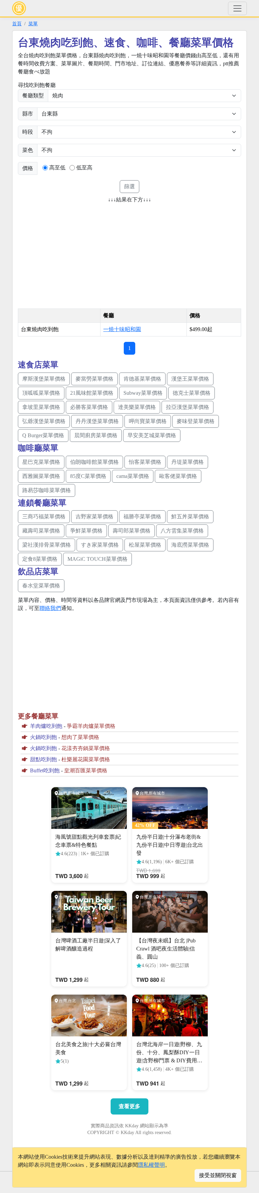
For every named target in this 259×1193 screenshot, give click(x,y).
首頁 (17, 23)
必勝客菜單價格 (89, 407)
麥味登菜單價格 (195, 421)
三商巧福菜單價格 (43, 516)
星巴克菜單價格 (41, 462)
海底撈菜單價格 (190, 545)
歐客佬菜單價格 (178, 476)
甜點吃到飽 (43, 759)
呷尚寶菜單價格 (148, 421)
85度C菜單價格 (88, 476)
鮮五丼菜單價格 (190, 516)
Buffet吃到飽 (45, 770)
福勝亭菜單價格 (142, 516)
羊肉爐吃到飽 (46, 726)
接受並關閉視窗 (218, 1175)
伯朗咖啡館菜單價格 (94, 462)
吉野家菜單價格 (94, 516)
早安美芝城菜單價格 (151, 435)
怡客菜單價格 (145, 462)
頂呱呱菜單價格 (41, 393)
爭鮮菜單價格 (86, 531)
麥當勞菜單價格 (94, 379)
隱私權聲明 (151, 1165)
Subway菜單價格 (143, 393)
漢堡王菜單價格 (190, 379)
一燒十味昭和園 (122, 329)
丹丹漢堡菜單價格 (97, 421)
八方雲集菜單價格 (182, 531)
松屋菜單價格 (145, 545)
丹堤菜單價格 (187, 462)
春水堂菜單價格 (41, 585)
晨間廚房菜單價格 (95, 435)
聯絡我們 (50, 608)
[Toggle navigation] (237, 8)
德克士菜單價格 (191, 393)
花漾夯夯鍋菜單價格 (85, 748)
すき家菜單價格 (100, 545)
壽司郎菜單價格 (131, 531)
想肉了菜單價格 (80, 737)
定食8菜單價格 (39, 559)
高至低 (57, 167)
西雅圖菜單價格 (41, 476)
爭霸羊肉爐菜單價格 (91, 726)
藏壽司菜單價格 (41, 531)
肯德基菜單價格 (142, 379)
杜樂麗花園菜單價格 (85, 759)
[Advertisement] (74, 253)
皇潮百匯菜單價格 (85, 770)
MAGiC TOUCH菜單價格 (97, 559)
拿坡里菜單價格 (41, 407)
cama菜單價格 (132, 476)
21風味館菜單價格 (91, 393)
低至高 (84, 167)
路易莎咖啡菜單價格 (46, 490)
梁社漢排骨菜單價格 (46, 545)
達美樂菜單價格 (137, 407)
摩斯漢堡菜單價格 (43, 379)
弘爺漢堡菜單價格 (43, 421)
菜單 (33, 23)
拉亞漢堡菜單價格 (187, 407)
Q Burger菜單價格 (43, 435)
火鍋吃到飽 (43, 737)
